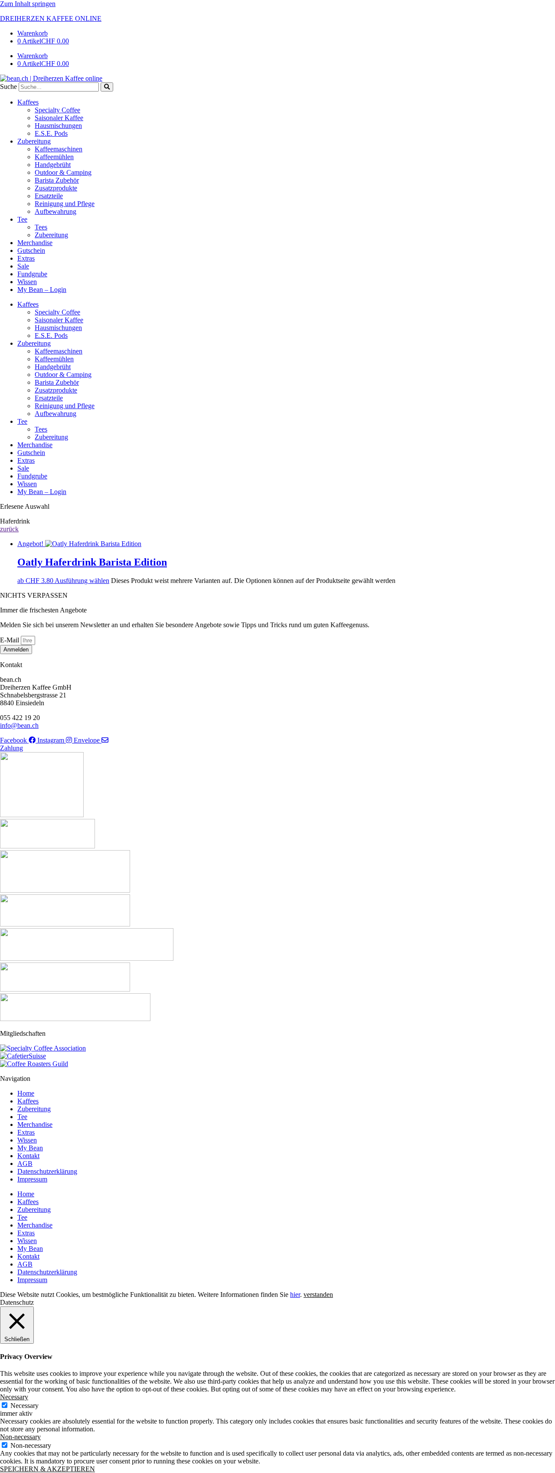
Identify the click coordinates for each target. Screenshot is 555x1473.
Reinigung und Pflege (65, 203)
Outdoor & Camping (63, 172)
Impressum (32, 1179)
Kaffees (28, 102)
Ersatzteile (49, 196)
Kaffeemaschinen (58, 149)
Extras (26, 258)
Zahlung (11, 748)
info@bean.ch (19, 725)
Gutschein (31, 250)
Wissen (27, 281)
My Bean (30, 1148)
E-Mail (10, 640)
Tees (41, 227)
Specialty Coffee (57, 110)
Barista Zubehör (57, 180)
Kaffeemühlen (54, 156)
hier (295, 1294)
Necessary (24, 1405)
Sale (23, 266)
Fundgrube (32, 274)
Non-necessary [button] (20, 1436)
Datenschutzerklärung (47, 1171)
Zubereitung (34, 141)
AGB (25, 1163)
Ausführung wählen (82, 580)
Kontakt (28, 1155)
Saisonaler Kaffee (59, 117)
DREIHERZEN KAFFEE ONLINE (50, 18)
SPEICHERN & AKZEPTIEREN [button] (47, 1469)
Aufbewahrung (55, 211)
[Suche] (107, 87)
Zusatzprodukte (56, 188)
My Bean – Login (41, 289)
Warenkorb (32, 33)
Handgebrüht (53, 164)
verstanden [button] (318, 1294)
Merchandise (34, 242)
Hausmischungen (58, 125)
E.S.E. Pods (51, 133)
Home (25, 1093)
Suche (8, 86)
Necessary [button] (14, 1397)
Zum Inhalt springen (28, 3)
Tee (22, 219)
